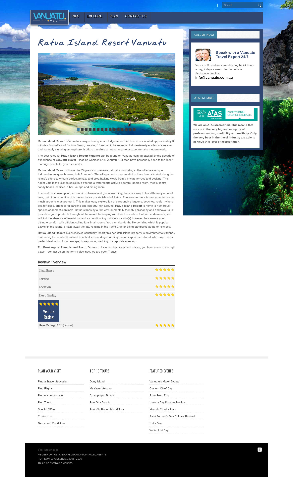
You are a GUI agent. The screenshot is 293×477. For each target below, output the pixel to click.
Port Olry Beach (100, 402)
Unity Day (155, 423)
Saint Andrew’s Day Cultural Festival (172, 416)
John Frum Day (159, 395)
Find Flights (45, 388)
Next (171, 94)
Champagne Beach (102, 395)
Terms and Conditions (51, 423)
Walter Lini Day (158, 430)
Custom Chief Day (160, 388)
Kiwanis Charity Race (162, 409)
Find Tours (44, 402)
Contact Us (45, 416)
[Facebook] (259, 449)
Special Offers (47, 409)
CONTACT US (135, 16)
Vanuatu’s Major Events (164, 381)
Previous (42, 94)
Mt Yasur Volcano (101, 388)
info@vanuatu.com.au (214, 78)
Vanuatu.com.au (48, 449)
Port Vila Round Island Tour (107, 409)
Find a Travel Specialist (52, 381)
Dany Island (97, 381)
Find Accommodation (51, 395)
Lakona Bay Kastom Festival (167, 402)
